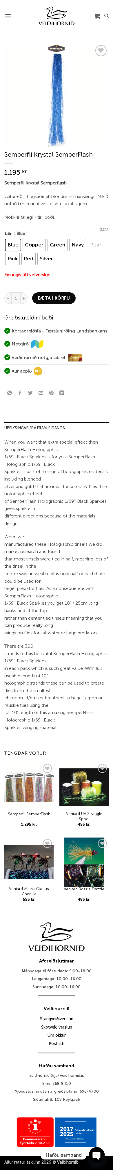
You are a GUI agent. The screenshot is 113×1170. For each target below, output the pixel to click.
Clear (104, 229)
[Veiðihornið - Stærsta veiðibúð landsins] (56, 16)
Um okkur (56, 1035)
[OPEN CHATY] (97, 1155)
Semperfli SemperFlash (29, 814)
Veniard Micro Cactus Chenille (29, 891)
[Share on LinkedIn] (62, 393)
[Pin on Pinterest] (51, 393)
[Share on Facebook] (20, 393)
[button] (7, 16)
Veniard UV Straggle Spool (84, 816)
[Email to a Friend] (41, 393)
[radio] (13, 245)
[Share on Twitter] (30, 393)
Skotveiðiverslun (56, 1027)
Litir (8, 233)
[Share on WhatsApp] (9, 393)
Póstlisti (56, 1043)
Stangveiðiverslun (56, 1018)
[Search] (106, 15)
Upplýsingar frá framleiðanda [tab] (34, 428)
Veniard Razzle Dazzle (84, 889)
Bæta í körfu (54, 298)
